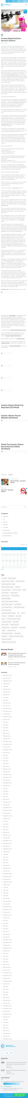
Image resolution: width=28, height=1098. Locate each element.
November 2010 (7, 1039)
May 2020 (5, 827)
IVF (4, 519)
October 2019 (6, 846)
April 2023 (5, 730)
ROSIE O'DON (14, 627)
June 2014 (5, 1022)
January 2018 (6, 904)
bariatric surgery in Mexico (8, 581)
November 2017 (7, 909)
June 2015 (5, 989)
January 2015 (6, 1003)
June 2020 (6, 824)
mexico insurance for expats (13, 618)
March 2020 (6, 832)
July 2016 (5, 953)
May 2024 (5, 700)
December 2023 (7, 708)
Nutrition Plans (20, 338)
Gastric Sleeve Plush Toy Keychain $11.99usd (12, 406)
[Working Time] (8, 1)
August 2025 (6, 683)
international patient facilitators (9, 613)
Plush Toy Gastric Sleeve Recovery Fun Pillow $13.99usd (12, 446)
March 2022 (6, 766)
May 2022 (5, 760)
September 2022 (7, 749)
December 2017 (7, 906)
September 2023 (7, 716)
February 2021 (7, 802)
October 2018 (6, 879)
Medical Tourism (7, 535)
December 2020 (7, 807)
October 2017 (6, 912)
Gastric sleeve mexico (7, 607)
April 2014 (5, 1028)
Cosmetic (5, 527)
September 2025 (7, 681)
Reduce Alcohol (5, 627)
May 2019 (5, 860)
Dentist (24, 589)
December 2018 (7, 873)
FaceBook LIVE (5, 289)
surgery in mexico (11, 630)
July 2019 (5, 854)
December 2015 (7, 973)
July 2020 (5, 821)
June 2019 (5, 857)
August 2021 (6, 785)
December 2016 (7, 939)
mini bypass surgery (6, 621)
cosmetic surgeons (6, 589)
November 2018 (7, 876)
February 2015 (7, 1000)
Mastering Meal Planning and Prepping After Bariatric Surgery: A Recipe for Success (17, 655)
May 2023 (5, 727)
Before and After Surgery (7, 587)
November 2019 (7, 843)
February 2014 (7, 1033)
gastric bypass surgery (7, 604)
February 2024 (7, 703)
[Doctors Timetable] (19, 1)
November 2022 (7, 744)
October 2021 (6, 780)
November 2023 (7, 711)
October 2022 (6, 747)
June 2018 (5, 890)
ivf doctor (4, 616)
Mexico (3, 618)
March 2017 (6, 931)
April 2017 (5, 928)
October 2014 (6, 1011)
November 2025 (7, 675)
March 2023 (6, 733)
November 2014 (7, 1008)
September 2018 (7, 882)
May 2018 (5, 893)
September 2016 (7, 948)
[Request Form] (14, 1)
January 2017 (6, 937)
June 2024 (6, 697)
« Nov (2, 569)
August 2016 (6, 950)
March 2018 (6, 898)
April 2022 (5, 763)
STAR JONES (22, 627)
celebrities (17, 587)
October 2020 (7, 813)
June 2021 (5, 791)
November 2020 (7, 810)
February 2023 (7, 736)
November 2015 (7, 975)
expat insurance (14, 592)
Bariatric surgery (12, 578)
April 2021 (5, 796)
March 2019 (6, 865)
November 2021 (7, 777)
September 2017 (7, 915)
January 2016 (6, 970)
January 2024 (6, 705)
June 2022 (5, 758)
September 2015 (7, 981)
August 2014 (6, 1017)
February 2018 (7, 901)
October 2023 (6, 714)
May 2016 (5, 959)
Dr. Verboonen (5, 592)
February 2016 (7, 967)
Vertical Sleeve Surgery (7, 633)
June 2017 (5, 923)
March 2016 (6, 964)
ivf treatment (11, 616)
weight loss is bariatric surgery (16, 636)
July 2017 (5, 920)
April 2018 (5, 895)
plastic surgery (5, 624)
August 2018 (6, 884)
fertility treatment (15, 595)
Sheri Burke (5, 43)
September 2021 (7, 782)
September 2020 (7, 816)
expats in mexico (6, 595)
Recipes (5, 522)
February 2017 (7, 934)
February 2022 (7, 769)
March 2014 (6, 1030)
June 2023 (5, 725)
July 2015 (5, 986)
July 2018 (5, 887)
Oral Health (15, 621)
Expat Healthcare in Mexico (10, 533)
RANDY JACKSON (15, 624)
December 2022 (7, 741)
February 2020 (7, 835)
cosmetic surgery (17, 589)
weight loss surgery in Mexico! (9, 642)
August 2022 (6, 752)
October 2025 (6, 678)
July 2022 (5, 755)
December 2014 (7, 1006)
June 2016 (5, 956)
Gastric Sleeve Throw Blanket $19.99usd (11, 417)
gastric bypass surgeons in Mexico (10, 601)
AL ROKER (4, 578)
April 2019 (5, 862)
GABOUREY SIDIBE (6, 598)
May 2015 (5, 992)
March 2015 (6, 997)
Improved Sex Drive (6, 610)
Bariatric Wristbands (15, 346)
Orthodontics (6, 530)
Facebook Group (5, 343)
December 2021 (7, 774)
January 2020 (6, 838)
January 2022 (6, 771)
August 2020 (6, 818)
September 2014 (7, 1014)
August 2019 (6, 851)
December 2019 (7, 840)
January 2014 (6, 1036)
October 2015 (6, 978)
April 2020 (5, 829)
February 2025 (7, 689)
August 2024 (6, 694)
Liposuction (18, 616)
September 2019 (7, 849)
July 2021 (5, 788)
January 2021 (6, 805)
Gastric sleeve (17, 604)
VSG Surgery (17, 633)
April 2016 (5, 961)
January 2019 (6, 871)
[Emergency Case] (25, 1)
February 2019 (7, 868)
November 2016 (7, 942)
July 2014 (5, 1019)
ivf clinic (23, 613)
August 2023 (6, 719)
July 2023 (5, 722)
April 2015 (5, 995)
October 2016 (6, 945)
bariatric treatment (20, 581)
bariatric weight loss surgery (8, 584)
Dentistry (5, 524)
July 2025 (5, 686)
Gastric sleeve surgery (19, 607)
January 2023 (6, 738)
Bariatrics (11, 474)
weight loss (4, 636)
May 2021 (5, 794)
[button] (20, 1094)
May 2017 (5, 926)
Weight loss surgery (6, 639)
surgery (3, 630)
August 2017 (6, 917)
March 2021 (6, 799)
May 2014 (5, 1025)
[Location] (3, 1)
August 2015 (6, 984)
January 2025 (6, 692)
